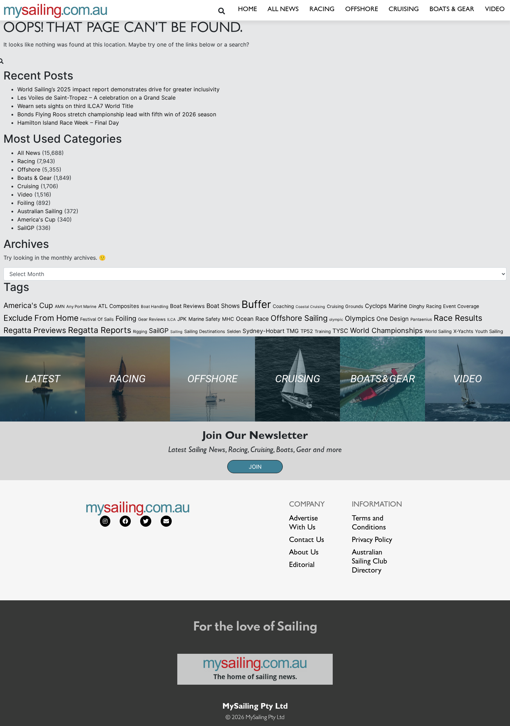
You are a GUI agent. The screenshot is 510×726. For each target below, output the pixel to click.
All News (283, 10)
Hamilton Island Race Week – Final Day (68, 122)
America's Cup (36, 219)
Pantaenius (421, 319)
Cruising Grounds (345, 306)
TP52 (306, 331)
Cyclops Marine (386, 305)
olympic (336, 319)
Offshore (361, 10)
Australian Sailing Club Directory (369, 562)
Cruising (404, 10)
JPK (182, 319)
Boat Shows (223, 305)
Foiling (25, 202)
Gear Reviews (151, 319)
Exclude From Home (40, 318)
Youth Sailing (489, 331)
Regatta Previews (34, 330)
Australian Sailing (39, 211)
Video (495, 10)
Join (255, 466)
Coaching (283, 306)
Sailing (176, 331)
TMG (292, 330)
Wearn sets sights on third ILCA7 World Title (75, 105)
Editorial (302, 565)
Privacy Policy (372, 540)
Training (323, 331)
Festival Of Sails (97, 319)
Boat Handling (154, 306)
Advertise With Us (303, 523)
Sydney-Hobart (263, 330)
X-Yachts (463, 331)
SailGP (25, 227)
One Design (392, 318)
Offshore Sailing (299, 318)
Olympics (360, 318)
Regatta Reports (99, 330)
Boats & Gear (452, 10)
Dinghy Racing (425, 306)
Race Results (458, 318)
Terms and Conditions (369, 523)
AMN (60, 306)
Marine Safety (204, 319)
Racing (321, 10)
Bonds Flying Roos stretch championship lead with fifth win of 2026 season (116, 114)
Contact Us (306, 540)
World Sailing (438, 331)
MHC (228, 319)
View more (42, 379)
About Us (303, 553)
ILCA (171, 319)
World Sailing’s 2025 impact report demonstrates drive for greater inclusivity (118, 89)
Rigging (140, 331)
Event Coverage (461, 306)
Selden (234, 331)
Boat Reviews (187, 306)
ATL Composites (118, 306)
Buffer (256, 304)
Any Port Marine (81, 306)
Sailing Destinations (204, 331)
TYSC (340, 330)
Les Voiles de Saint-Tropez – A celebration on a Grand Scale (96, 97)
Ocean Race (252, 318)
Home (247, 10)
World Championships (386, 330)
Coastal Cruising (310, 306)
